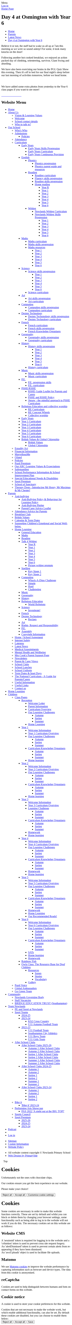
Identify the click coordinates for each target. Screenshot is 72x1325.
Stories (38, 976)
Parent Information (38, 706)
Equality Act (21, 448)
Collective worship (38, 415)
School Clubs (22, 664)
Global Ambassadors (26, 988)
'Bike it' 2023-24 (30, 1105)
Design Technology (31, 313)
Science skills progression (41, 271)
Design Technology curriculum (44, 319)
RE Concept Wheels (39, 412)
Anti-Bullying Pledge (32, 505)
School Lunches (23, 667)
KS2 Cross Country (38, 1021)
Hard (30, 586)
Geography (27, 334)
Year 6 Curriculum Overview (43, 925)
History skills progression (41, 346)
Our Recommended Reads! (42, 916)
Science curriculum (38, 292)
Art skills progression (39, 298)
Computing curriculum (40, 310)
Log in (4, 5)
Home (11, 31)
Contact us (20, 688)
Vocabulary (41, 979)
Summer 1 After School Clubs (44, 1060)
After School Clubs (25, 1042)
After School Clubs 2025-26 (36, 1045)
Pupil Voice (21, 985)
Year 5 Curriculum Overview (43, 883)
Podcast (12, 1129)
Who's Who (21, 130)
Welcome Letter (36, 703)
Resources (33, 970)
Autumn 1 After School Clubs (44, 1048)
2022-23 (25, 1027)
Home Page (7, 8)
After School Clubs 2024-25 (36, 1066)
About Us (13, 112)
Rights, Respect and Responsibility (39, 625)
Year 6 (45, 205)
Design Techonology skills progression (48, 316)
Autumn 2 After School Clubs (44, 1051)
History (25, 343)
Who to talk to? (23, 124)
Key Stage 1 (34, 571)
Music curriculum (37, 376)
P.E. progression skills (39, 382)
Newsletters (21, 658)
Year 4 (45, 199)
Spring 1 (32, 1075)
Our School (14, 127)
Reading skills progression (49, 181)
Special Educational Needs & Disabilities (36, 478)
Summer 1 (33, 1081)
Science (25, 268)
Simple (31, 583)
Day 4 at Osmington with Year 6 (25, 40)
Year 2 (45, 193)
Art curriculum (36, 301)
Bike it (18, 1102)
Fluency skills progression (48, 178)
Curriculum (21, 142)
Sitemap (12, 1141)
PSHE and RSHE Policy (41, 397)
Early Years (27, 145)
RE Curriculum (36, 409)
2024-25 (25, 1015)
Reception (26, 700)
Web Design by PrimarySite (23, 1155)
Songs (38, 973)
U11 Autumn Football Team (43, 1024)
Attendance (21, 139)
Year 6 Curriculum (31, 436)
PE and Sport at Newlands (29, 1009)
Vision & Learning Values (28, 115)
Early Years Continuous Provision (46, 154)
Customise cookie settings (41, 1195)
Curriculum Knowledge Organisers (46, 748)
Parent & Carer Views (26, 661)
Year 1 (45, 190)
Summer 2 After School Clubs (44, 1063)
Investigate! (34, 610)
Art (23, 295)
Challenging (34, 589)
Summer (39, 721)
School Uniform (23, 670)
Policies (25, 136)
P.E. (23, 379)
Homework (34, 832)
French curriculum (38, 325)
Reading (32, 172)
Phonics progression (45, 163)
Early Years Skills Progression (44, 148)
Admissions (21, 133)
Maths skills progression (41, 244)
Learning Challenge (38, 808)
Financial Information (26, 451)
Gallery (32, 982)
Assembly (26, 631)
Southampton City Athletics (42, 1033)
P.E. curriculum (36, 385)
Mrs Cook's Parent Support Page (32, 655)
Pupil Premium (22, 463)
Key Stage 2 (34, 574)
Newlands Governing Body (29, 997)
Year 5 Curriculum (31, 433)
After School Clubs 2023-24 (36, 1087)
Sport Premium (23, 481)
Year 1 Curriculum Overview (43, 733)
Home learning (36, 760)
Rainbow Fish (28, 961)
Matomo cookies (18, 1266)
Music (24, 370)
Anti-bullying (22, 496)
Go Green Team (23, 991)
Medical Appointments (27, 649)
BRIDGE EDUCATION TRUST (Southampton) (41, 1003)
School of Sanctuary (25, 484)
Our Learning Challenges (41, 712)
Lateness (19, 643)
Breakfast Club (23, 514)
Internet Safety (22, 640)
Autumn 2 (33, 1072)
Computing (27, 304)
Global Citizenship (38, 445)
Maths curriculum (37, 241)
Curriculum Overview (39, 709)
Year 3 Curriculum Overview (43, 805)
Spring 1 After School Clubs (43, 1054)
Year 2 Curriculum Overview (43, 769)
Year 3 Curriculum (31, 427)
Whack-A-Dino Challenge (42, 580)
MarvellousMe (22, 454)
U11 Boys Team (36, 1036)
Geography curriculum (40, 340)
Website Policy (16, 1147)
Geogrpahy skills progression (43, 337)
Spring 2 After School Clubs (43, 1057)
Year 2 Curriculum (31, 424)
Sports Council (22, 1114)
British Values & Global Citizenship (40, 439)
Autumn (39, 715)
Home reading (42, 184)
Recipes (32, 619)
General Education (31, 532)
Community (14, 994)
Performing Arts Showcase (29, 1108)
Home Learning (23, 529)
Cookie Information (18, 1144)
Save (30, 1322)
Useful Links (21, 685)
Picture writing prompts (40, 565)
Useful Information (25, 682)
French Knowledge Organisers (44, 331)
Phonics (32, 160)
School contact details (26, 121)
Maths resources (36, 247)
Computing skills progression (43, 307)
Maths (24, 238)
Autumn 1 (33, 1069)
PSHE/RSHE (28, 388)
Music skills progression (41, 373)
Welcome (20, 118)
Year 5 (45, 202)
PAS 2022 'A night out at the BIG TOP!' (42, 1111)
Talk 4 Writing (29, 541)
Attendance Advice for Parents (31, 511)
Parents (12, 34)
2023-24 (25, 1018)
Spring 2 (32, 1078)
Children (12, 694)
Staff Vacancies (23, 1000)
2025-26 (25, 1120)
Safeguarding (22, 469)
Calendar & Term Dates (27, 520)
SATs (31, 952)
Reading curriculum (45, 175)
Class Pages (21, 697)
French (25, 322)
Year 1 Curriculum (31, 421)
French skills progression (41, 328)
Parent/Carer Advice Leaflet (36, 508)
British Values (35, 442)
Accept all (20, 1195)
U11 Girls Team (36, 1039)
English (25, 157)
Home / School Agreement (29, 637)
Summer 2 (33, 1084)
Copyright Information (33, 634)
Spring (38, 718)
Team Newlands (16, 1006)
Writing (32, 208)
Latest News (14, 37)
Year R (45, 187)
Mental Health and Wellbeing (30, 652)
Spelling (25, 568)
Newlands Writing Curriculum (51, 211)
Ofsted (18, 457)
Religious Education (32, 601)
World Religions (36, 604)
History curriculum (38, 367)
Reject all (7, 1195)
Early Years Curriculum (40, 151)
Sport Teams (21, 1012)
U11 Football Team (38, 1030)
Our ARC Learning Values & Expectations (37, 466)
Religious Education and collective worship (44, 406)
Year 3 (45, 196)
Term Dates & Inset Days (28, 673)
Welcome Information (39, 730)
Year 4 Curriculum (31, 430)
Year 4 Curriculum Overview (43, 844)
